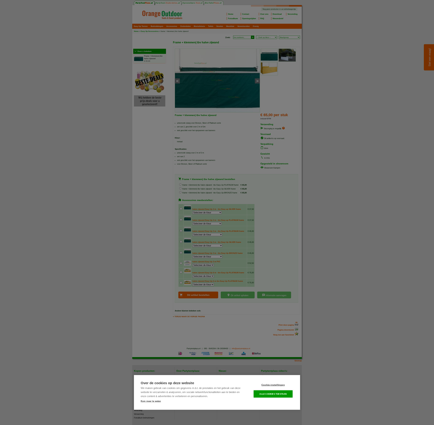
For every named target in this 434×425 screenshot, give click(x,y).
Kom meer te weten (151, 401)
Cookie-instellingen (273, 385)
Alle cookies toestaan (273, 394)
